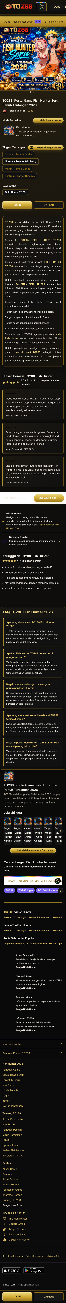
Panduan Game (11, 1069)
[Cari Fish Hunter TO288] (42, 7)
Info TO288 (9, 1124)
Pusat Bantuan (10, 1179)
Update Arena (10, 1145)
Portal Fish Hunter (53, 21)
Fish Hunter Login (26, 21)
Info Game (8, 1085)
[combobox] (41, 7)
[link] (9, 890)
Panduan (7, 1174)
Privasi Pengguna (34, 1256)
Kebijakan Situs (53, 1256)
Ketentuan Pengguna (12, 1256)
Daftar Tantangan (12, 1105)
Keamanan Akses (12, 1189)
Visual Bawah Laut (13, 1074)
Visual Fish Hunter (19, 1239)
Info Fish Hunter (18, 1218)
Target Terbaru (11, 1079)
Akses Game (9, 1168)
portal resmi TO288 (28, 352)
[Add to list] (7, 821)
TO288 (6, 21)
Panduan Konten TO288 (16, 1053)
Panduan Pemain (12, 1129)
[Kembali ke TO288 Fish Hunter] (19, 6)
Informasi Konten (12, 1044)
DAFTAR (49, 1297)
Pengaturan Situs (12, 1205)
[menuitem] (6, 21)
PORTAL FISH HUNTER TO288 (41, 240)
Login (5, 1095)
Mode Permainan (12, 1134)
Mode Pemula (10, 1090)
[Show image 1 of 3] (30, 92)
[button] (48, 830)
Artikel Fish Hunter (13, 1150)
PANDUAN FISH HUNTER (30, 284)
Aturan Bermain (11, 1184)
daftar (6, 1100)
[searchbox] (33, 881)
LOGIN (17, 1296)
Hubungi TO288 (11, 1200)
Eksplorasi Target (12, 1155)
